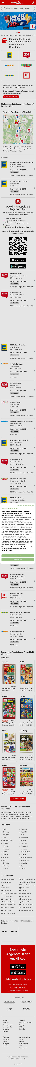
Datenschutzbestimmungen (25, 505)
